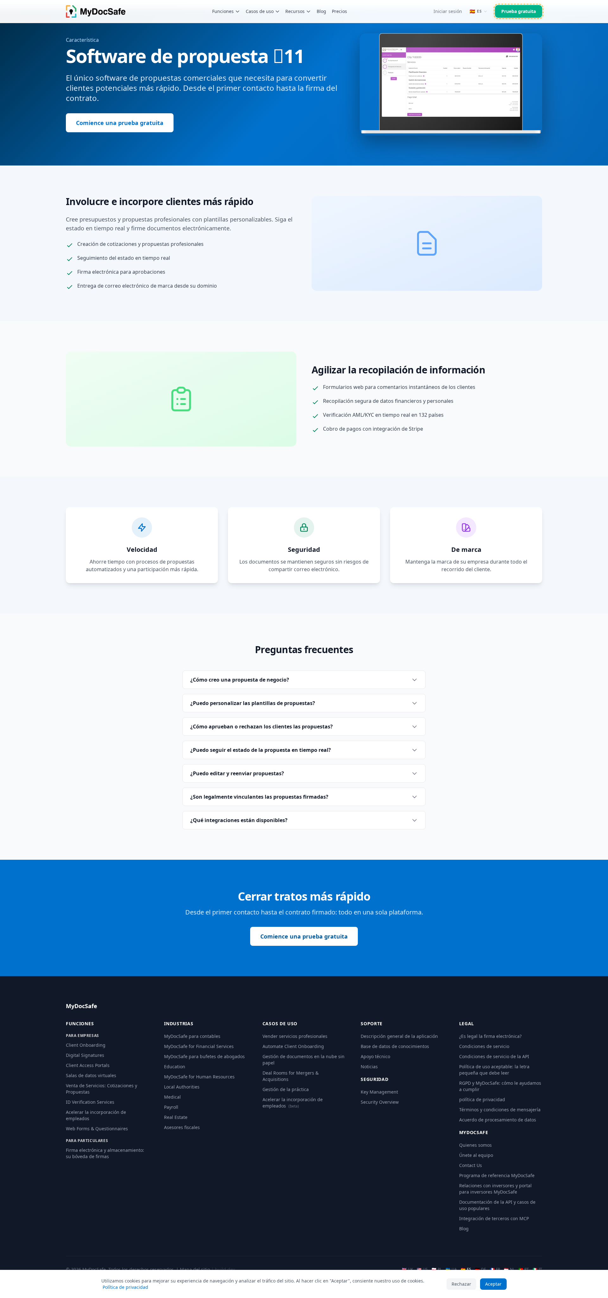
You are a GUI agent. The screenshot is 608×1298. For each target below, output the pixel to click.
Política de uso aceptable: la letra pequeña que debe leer (494, 1070)
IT (537, 1269)
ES (466, 1269)
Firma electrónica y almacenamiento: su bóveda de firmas (105, 1153)
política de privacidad (482, 1099)
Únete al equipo (476, 1155)
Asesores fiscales (182, 1127)
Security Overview (380, 1102)
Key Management (379, 1092)
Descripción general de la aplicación (399, 1036)
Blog (321, 11)
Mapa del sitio (195, 1269)
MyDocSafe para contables (192, 1036)
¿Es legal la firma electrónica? (490, 1036)
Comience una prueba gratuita (119, 123)
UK (407, 1269)
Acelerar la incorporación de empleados (293, 1102)
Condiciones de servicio (484, 1046)
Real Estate (175, 1117)
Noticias (369, 1067)
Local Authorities (182, 1087)
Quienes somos (475, 1145)
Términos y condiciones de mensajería (500, 1110)
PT (523, 1269)
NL (509, 1269)
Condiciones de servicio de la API (494, 1056)
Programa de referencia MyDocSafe (497, 1175)
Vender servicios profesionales (295, 1036)
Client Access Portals (88, 1065)
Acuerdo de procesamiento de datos (497, 1120)
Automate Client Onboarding (293, 1046)
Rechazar (461, 1284)
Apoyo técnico (375, 1056)
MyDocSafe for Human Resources (199, 1077)
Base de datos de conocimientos (395, 1046)
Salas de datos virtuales (91, 1075)
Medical (172, 1097)
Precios (339, 11)
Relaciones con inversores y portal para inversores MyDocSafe (495, 1189)
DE (480, 1269)
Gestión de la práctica (286, 1089)
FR (495, 1269)
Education (174, 1067)
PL (437, 1269)
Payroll (171, 1107)
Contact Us (470, 1165)
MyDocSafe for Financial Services (199, 1046)
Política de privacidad (125, 1287)
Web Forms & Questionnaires (97, 1129)
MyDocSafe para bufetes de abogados (204, 1056)
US (422, 1269)
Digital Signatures (85, 1055)
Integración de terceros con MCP (494, 1218)
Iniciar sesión (448, 11)
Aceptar (493, 1284)
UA (451, 1269)
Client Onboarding (85, 1045)
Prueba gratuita (518, 11)
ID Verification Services (90, 1102)
